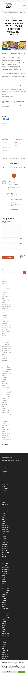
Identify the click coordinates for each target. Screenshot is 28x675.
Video (3, 492)
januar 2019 (4, 410)
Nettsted (21, 248)
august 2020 (4, 375)
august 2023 (4, 312)
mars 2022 (4, 341)
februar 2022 (5, 342)
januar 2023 (4, 323)
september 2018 (5, 418)
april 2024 (4, 296)
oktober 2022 (5, 329)
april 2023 (4, 317)
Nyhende (12, 11)
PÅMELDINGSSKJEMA (18, 89)
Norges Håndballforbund (7, 470)
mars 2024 (4, 298)
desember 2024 (5, 283)
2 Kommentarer (11, 158)
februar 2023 (5, 321)
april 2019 (4, 404)
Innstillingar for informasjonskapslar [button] (10, 671)
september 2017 (5, 439)
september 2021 (5, 352)
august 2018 (4, 420)
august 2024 (4, 290)
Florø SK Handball (21, 158)
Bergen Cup (4, 473)
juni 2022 (4, 335)
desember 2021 (5, 346)
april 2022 (4, 339)
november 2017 (5, 435)
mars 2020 (4, 385)
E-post (21, 244)
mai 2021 (4, 360)
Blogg (3, 10)
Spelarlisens (4, 471)
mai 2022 (4, 337)
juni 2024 (4, 292)
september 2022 (5, 331)
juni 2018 (4, 421)
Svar (9, 189)
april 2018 (4, 425)
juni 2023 (4, 314)
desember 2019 (5, 391)
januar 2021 (4, 366)
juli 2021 (4, 356)
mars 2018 (4, 427)
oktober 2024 (5, 287)
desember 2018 (5, 412)
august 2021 (4, 354)
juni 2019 (4, 400)
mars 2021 (4, 362)
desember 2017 (5, 433)
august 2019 (4, 398)
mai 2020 (4, 381)
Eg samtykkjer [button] (21, 671)
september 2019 (5, 396)
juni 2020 (4, 379)
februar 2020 (5, 387)
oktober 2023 (5, 308)
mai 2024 (4, 294)
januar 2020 (4, 389)
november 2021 (5, 348)
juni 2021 (4, 358)
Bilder (3, 486)
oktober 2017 (5, 437)
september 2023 (5, 310)
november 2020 (5, 369)
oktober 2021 (5, 350)
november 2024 (5, 285)
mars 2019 (4, 406)
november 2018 (5, 414)
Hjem (6, 11)
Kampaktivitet (5, 488)
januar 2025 (4, 281)
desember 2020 (5, 368)
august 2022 (4, 333)
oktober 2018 (5, 416)
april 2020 (4, 383)
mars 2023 (4, 319)
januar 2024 (4, 302)
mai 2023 (4, 316)
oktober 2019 (5, 394)
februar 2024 (5, 300)
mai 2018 (4, 423)
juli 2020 (4, 377)
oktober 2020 (5, 371)
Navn (21, 238)
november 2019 (5, 393)
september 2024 (5, 289)
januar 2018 (4, 431)
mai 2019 (4, 402)
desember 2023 (5, 304)
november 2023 (5, 306)
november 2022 (5, 327)
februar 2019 (5, 408)
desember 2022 (5, 325)
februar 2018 (5, 429)
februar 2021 (5, 364)
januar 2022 (4, 344)
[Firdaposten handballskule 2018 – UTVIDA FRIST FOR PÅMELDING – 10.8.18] (14, 45)
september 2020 (5, 373)
